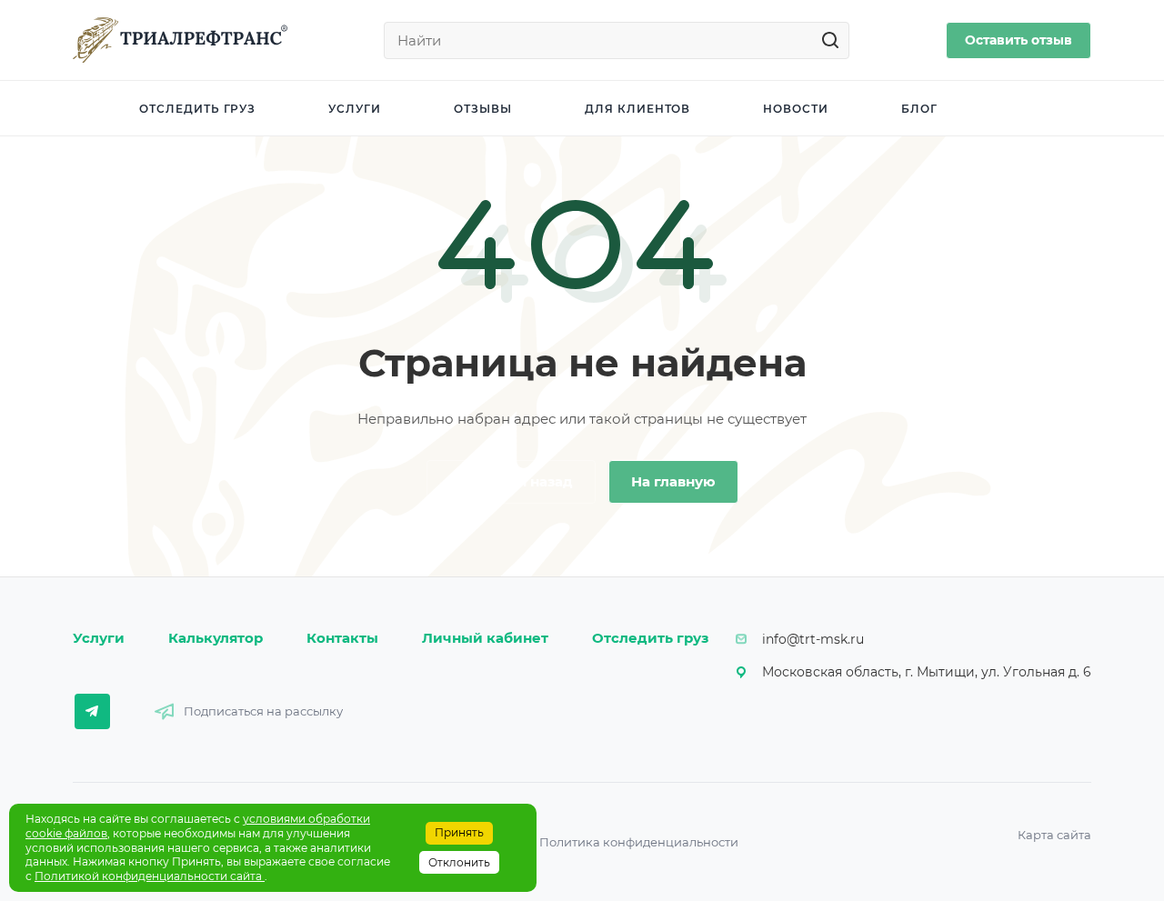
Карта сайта (1054, 834)
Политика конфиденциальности (638, 842)
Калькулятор (215, 637)
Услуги (99, 637)
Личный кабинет (485, 637)
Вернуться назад (511, 481)
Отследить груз (650, 637)
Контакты (342, 637)
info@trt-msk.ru (813, 639)
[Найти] (835, 40)
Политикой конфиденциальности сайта (150, 876)
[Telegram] (92, 711)
